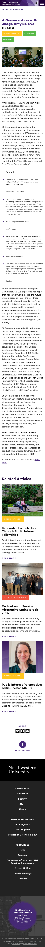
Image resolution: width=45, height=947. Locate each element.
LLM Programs (22, 829)
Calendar (23, 855)
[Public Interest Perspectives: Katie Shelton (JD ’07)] (22, 657)
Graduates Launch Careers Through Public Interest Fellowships (21, 531)
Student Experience (15, 597)
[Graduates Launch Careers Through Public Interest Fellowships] (22, 500)
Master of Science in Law (22, 834)
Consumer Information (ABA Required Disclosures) (22, 861)
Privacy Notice (22, 868)
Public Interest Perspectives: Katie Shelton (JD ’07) (22, 686)
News (22, 850)
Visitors (7, 39)
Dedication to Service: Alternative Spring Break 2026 (20, 609)
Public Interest (11, 33)
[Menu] (41, 3)
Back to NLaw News (14, 9)
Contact (22, 878)
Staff (23, 804)
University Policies (30, 944)
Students (29, 33)
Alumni (22, 809)
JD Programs (22, 824)
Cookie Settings (23, 873)
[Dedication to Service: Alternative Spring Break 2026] (22, 579)
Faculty (22, 798)
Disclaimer (16, 944)
